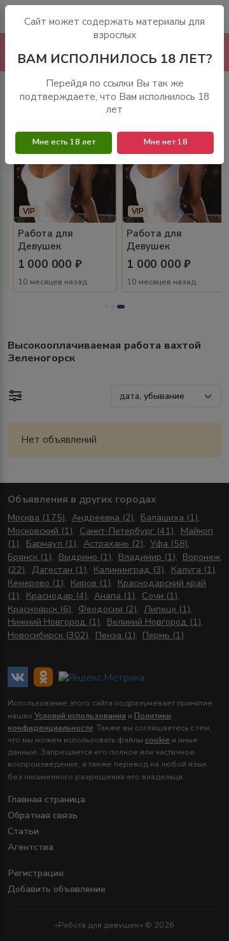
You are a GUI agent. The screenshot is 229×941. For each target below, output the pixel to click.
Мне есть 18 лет (63, 142)
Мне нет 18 (166, 142)
